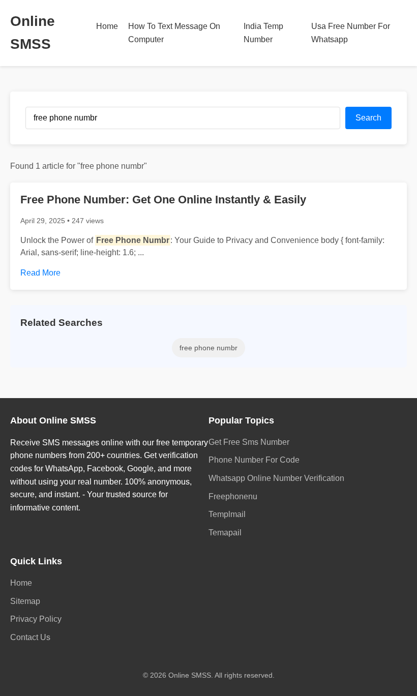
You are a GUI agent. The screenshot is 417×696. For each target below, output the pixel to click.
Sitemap (25, 601)
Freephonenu (232, 496)
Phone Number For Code (254, 460)
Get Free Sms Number (248, 442)
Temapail (225, 532)
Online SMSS (32, 32)
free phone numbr (208, 348)
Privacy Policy (36, 619)
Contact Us (30, 637)
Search (368, 117)
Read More (40, 272)
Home (107, 26)
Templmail (227, 514)
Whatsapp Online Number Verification (276, 478)
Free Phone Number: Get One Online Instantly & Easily (163, 199)
